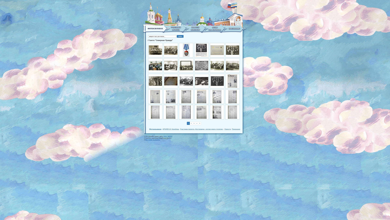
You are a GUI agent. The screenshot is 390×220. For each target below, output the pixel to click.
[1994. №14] (155, 112)
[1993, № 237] (217, 96)
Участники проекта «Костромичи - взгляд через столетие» (201, 129)
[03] (186, 50)
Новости (227, 129)
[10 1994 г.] (217, 65)
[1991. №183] (232, 81)
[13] (170, 81)
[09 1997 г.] (186, 65)
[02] (170, 50)
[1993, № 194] (186, 96)
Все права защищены (152, 140)
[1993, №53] (232, 96)
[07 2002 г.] (155, 65)
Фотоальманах (155, 129)
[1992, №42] (171, 96)
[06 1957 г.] (232, 50)
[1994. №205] (171, 112)
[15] (217, 81)
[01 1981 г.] (155, 50)
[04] (202, 50)
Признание (236, 129)
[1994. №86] (217, 112)
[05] (217, 50)
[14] (186, 81)
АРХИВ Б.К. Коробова (170, 129)
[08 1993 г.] (170, 65)
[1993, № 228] (201, 96)
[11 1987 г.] (232, 65)
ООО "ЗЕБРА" (168, 136)
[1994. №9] (232, 112)
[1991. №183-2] (155, 96)
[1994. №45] (186, 112)
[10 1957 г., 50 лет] (201, 65)
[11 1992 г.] (155, 81)
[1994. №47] (202, 112)
